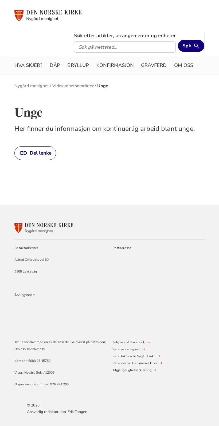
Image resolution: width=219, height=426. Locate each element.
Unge (102, 86)
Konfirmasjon (115, 65)
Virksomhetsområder (73, 86)
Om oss (183, 65)
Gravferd (154, 65)
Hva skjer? (28, 65)
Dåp (55, 65)
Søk (186, 46)
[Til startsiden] (47, 15)
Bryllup (78, 65)
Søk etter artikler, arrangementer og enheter (125, 35)
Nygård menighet (31, 86)
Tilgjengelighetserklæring (131, 370)
